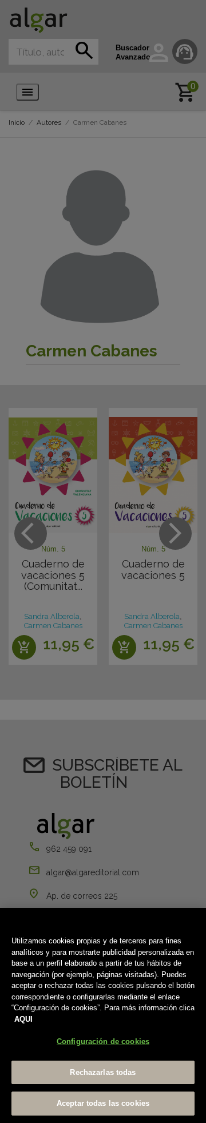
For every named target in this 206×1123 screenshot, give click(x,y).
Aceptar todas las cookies (103, 1103)
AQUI (23, 1019)
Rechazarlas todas (103, 1072)
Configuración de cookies (103, 1041)
